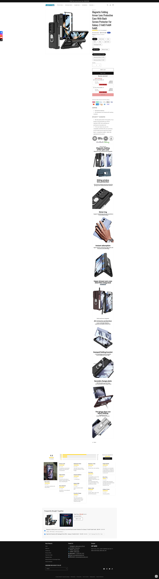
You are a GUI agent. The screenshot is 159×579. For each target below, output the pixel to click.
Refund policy (73, 576)
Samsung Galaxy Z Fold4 (99, 57)
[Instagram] (1, 35)
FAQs (46, 546)
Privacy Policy (48, 552)
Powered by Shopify (66, 576)
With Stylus (96, 49)
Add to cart (103, 94)
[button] (60, 5)
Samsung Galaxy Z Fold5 (99, 54)
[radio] (103, 81)
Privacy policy (79, 576)
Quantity (93, 62)
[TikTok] (1, 40)
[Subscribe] (66, 568)
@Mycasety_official (80, 546)
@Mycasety (76, 549)
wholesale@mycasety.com (81, 557)
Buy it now (102, 73)
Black (95, 39)
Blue (100, 41)
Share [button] (95, 442)
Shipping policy (92, 576)
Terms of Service (48, 561)
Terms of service (86, 576)
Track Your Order (48, 555)
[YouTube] (1, 37)
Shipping (94, 34)
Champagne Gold (97, 44)
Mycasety (77, 548)
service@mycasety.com (78, 555)
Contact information (99, 576)
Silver (95, 41)
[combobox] (55, 532)
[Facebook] (1, 32)
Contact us (47, 550)
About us (47, 548)
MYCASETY (60, 576)
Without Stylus (105, 49)
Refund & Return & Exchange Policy (52, 559)
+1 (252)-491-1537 (79, 553)
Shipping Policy (48, 557)
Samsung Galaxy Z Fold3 (99, 60)
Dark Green (101, 39)
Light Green (106, 41)
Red (108, 39)
